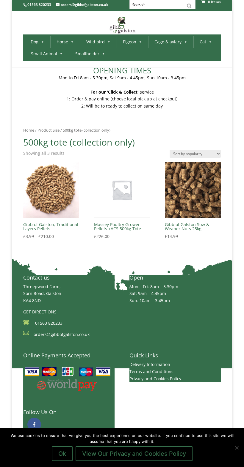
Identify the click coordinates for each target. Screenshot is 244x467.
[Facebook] (34, 424)
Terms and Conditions (151, 371)
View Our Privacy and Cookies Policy (134, 453)
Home (28, 130)
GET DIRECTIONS (40, 312)
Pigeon (129, 42)
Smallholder (87, 53)
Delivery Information (149, 364)
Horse (62, 42)
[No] (237, 448)
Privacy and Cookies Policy (155, 378)
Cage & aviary (168, 42)
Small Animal (44, 53)
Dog (34, 42)
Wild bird (95, 42)
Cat (203, 42)
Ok (62, 453)
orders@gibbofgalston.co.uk (62, 334)
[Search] (189, 5)
